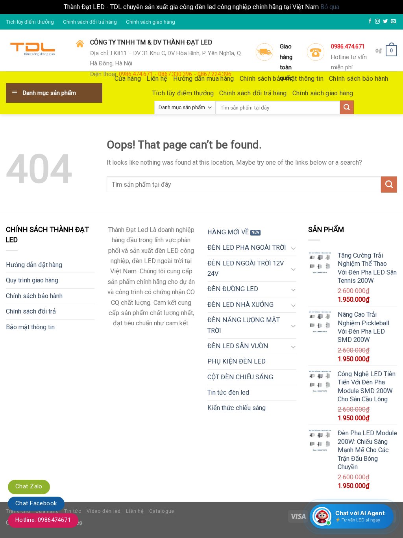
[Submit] (389, 184)
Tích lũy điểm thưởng (30, 22)
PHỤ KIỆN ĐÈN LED (236, 361)
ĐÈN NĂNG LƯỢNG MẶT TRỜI (243, 325)
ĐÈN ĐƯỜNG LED (232, 289)
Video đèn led (103, 511)
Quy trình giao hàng (32, 280)
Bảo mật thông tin (30, 327)
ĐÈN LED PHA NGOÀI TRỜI (246, 247)
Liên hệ (135, 511)
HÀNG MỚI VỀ (228, 232)
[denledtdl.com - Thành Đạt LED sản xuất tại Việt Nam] (35, 51)
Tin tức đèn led (228, 392)
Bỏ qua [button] (329, 7)
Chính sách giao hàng (150, 22)
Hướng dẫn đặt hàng (34, 265)
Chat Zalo (29, 486)
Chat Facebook (36, 503)
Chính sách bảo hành (34, 296)
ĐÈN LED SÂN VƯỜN (237, 346)
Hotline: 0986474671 (43, 519)
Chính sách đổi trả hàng (90, 22)
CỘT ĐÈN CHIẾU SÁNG (240, 377)
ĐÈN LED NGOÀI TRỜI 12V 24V (245, 268)
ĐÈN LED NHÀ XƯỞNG (240, 304)
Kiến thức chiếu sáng (236, 408)
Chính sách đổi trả (31, 311)
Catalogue (161, 511)
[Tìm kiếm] (347, 107)
